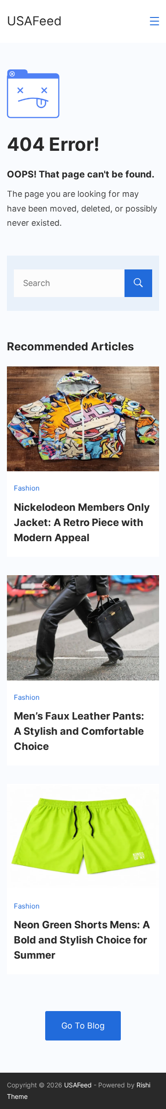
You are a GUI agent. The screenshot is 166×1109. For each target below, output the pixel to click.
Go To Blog (83, 1025)
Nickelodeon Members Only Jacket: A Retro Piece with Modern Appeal (82, 522)
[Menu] (154, 21)
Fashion (27, 488)
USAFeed (34, 21)
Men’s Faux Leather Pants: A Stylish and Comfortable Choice (79, 731)
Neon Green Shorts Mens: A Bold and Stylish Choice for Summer (82, 940)
